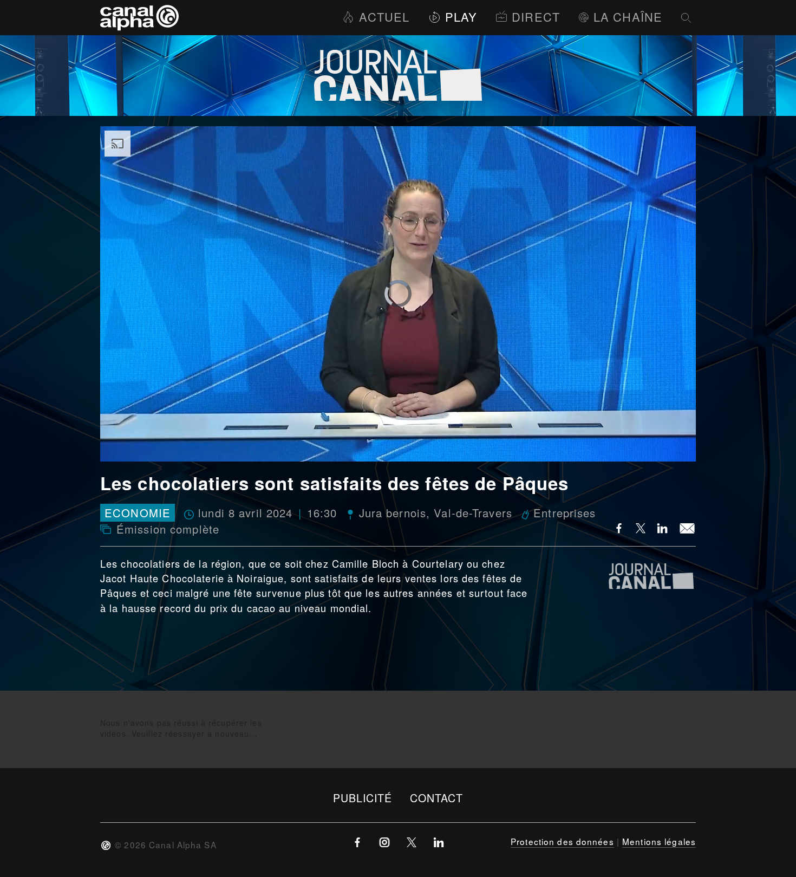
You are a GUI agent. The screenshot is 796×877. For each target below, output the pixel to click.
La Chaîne (627, 16)
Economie (138, 513)
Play (461, 16)
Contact (437, 797)
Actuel (384, 16)
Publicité (363, 797)
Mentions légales (659, 841)
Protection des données (562, 841)
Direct (536, 16)
